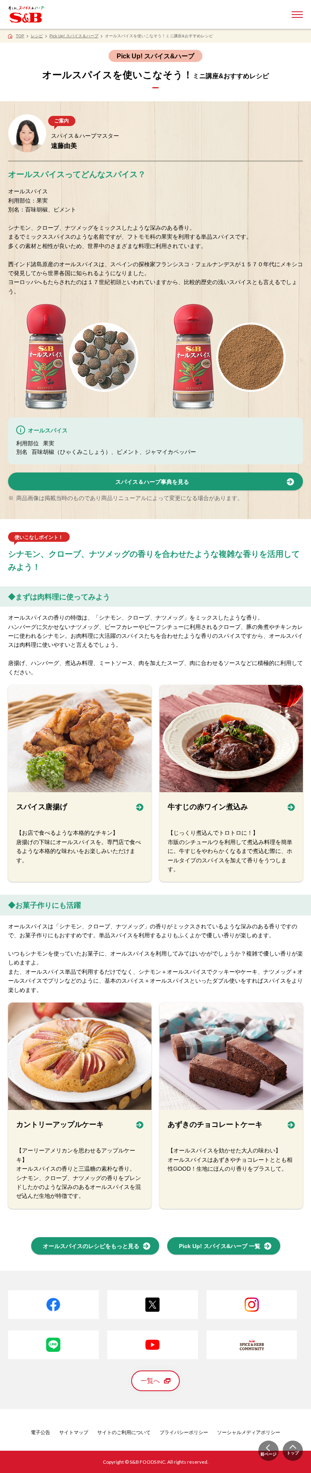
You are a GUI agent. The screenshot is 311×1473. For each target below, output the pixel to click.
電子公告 (40, 1432)
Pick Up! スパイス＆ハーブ (73, 36)
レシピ (37, 36)
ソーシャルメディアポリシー (248, 1432)
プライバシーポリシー (184, 1432)
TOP (20, 36)
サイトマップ (73, 1432)
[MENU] (297, 14)
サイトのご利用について (124, 1432)
